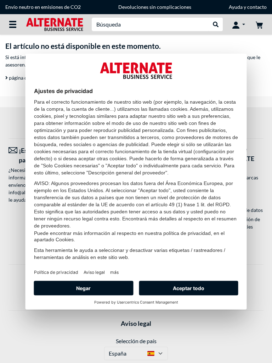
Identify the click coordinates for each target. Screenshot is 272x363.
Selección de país (136, 341)
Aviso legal (136, 323)
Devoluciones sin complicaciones (154, 7)
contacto (257, 7)
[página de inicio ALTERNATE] (54, 24)
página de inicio (25, 78)
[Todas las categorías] (12, 24)
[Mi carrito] (259, 24)
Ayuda (236, 7)
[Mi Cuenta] (238, 24)
